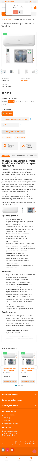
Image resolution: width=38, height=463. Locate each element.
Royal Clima (7, 19)
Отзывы (31, 155)
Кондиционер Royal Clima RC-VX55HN (9, 369)
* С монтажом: (6, 109)
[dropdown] (3, 2)
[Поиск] (34, 13)
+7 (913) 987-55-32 (9, 415)
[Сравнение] (30, 2)
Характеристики (18, 155)
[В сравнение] (16, 357)
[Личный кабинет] (34, 2)
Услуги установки (10, 405)
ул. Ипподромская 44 (10, 431)
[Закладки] (26, 2)
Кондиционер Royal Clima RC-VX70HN (27, 369)
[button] (1, 71)
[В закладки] (16, 353)
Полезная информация (12, 400)
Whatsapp (7, 418)
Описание (6, 155)
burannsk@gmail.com (11, 423)
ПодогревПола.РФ (10, 394)
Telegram (7, 420)
